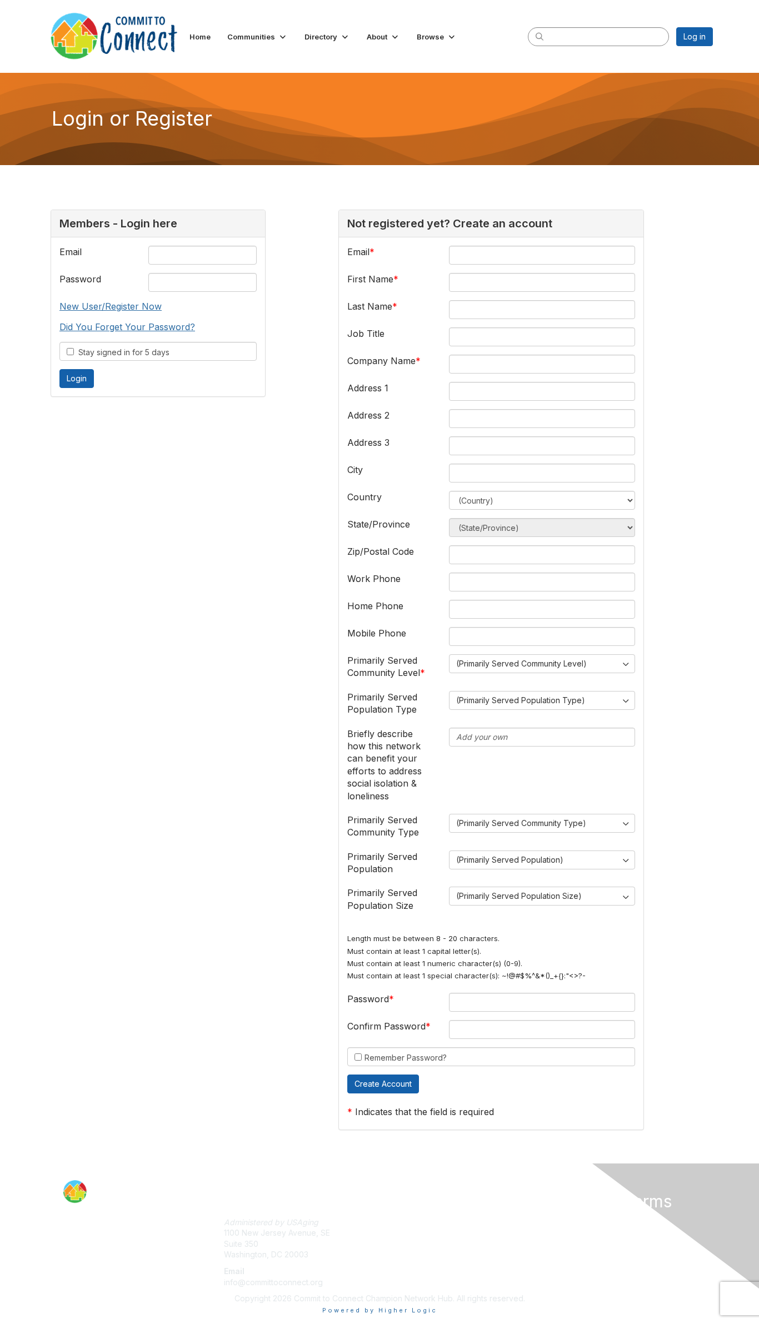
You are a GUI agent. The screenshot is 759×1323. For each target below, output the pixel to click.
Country (364, 497)
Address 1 (367, 388)
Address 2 (368, 415)
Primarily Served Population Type (382, 703)
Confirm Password (386, 1026)
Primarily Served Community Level (383, 666)
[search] (539, 36)
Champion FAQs (573, 1232)
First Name (370, 279)
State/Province (378, 524)
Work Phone (374, 578)
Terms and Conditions (585, 1222)
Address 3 (368, 442)
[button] (257, 36)
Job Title (366, 333)
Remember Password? (405, 1057)
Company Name (381, 360)
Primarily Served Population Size (382, 899)
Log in (694, 36)
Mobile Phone (376, 633)
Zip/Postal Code (380, 551)
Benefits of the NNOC (423, 1232)
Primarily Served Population (382, 862)
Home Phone (375, 605)
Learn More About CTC (426, 1244)
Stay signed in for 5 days (121, 352)
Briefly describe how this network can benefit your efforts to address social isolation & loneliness (384, 765)
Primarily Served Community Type (383, 826)
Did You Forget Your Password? (127, 326)
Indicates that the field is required (424, 1111)
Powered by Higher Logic (379, 1310)
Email (70, 251)
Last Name (369, 306)
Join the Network (415, 1222)
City (355, 469)
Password (80, 279)
